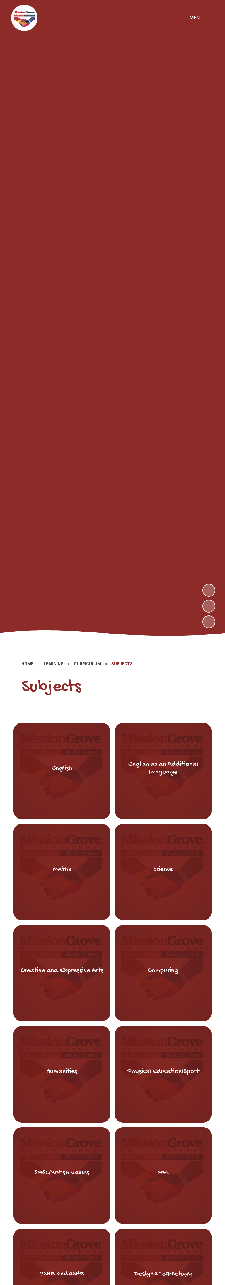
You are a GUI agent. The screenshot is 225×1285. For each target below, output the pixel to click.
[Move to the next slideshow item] (208, 590)
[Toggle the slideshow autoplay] (208, 621)
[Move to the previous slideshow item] (208, 606)
